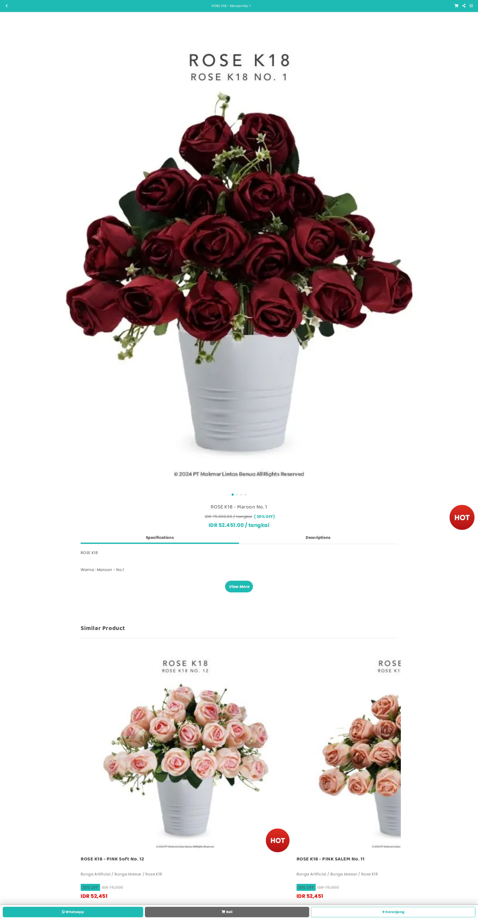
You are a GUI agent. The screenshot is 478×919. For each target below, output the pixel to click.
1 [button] (233, 494)
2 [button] (237, 494)
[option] (239, 251)
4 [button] (245, 494)
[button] (239, 586)
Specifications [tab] (160, 537)
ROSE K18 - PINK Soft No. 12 (112, 859)
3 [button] (241, 494)
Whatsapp (74, 912)
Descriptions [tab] (318, 537)
